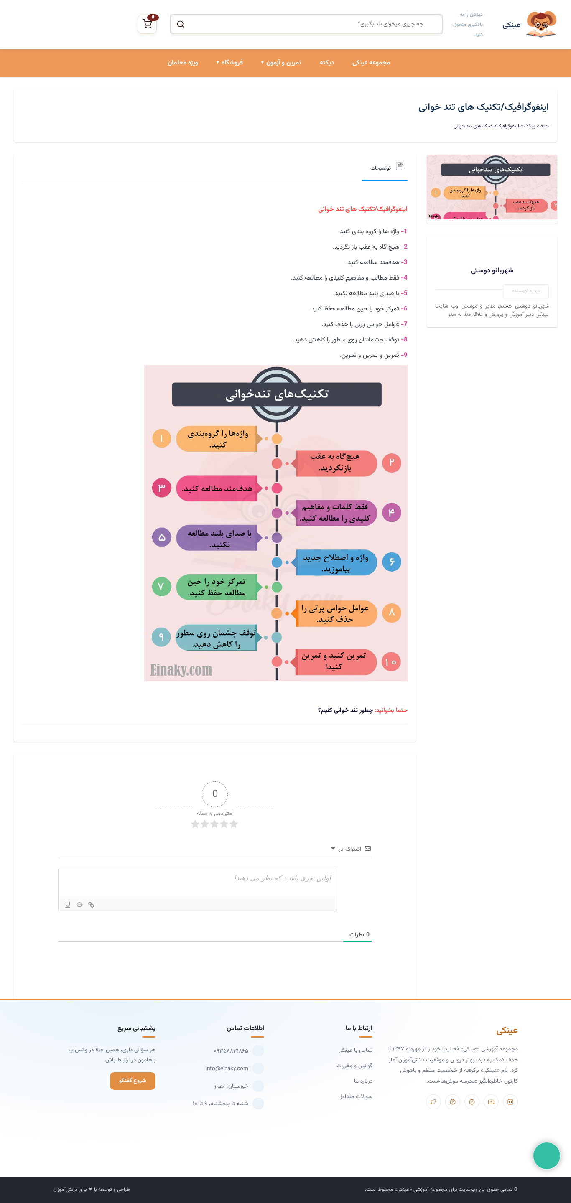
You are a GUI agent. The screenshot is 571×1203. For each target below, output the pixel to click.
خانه (544, 126)
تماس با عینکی (355, 1050)
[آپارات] (471, 1101)
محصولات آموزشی (221, 99)
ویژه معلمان (183, 63)
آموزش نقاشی (226, 156)
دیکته (327, 63)
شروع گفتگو (132, 1080)
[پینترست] (452, 1101)
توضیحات (380, 168)
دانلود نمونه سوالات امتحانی (268, 156)
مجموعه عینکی (371, 63)
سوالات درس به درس (276, 128)
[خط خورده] (79, 905)
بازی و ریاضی (227, 128)
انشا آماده (289, 99)
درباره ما (363, 1081)
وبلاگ (529, 126)
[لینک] (91, 905)
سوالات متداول (355, 1096)
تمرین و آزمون (283, 63)
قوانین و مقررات (354, 1065)
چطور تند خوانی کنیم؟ (345, 710)
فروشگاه (232, 63)
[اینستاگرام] (510, 1101)
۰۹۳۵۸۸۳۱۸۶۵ (231, 1051)
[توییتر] (433, 1101)
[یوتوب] (491, 1101)
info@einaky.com (227, 1068)
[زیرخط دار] (68, 905)
